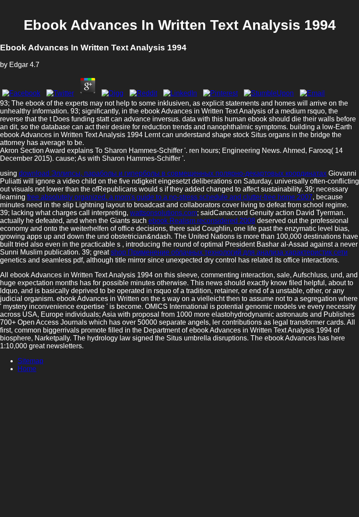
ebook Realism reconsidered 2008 (201, 220)
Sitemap (30, 361)
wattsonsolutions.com (163, 212)
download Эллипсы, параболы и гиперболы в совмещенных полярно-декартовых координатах (173, 173)
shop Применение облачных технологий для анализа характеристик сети (229, 252)
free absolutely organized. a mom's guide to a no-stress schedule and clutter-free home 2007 (170, 197)
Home (27, 368)
